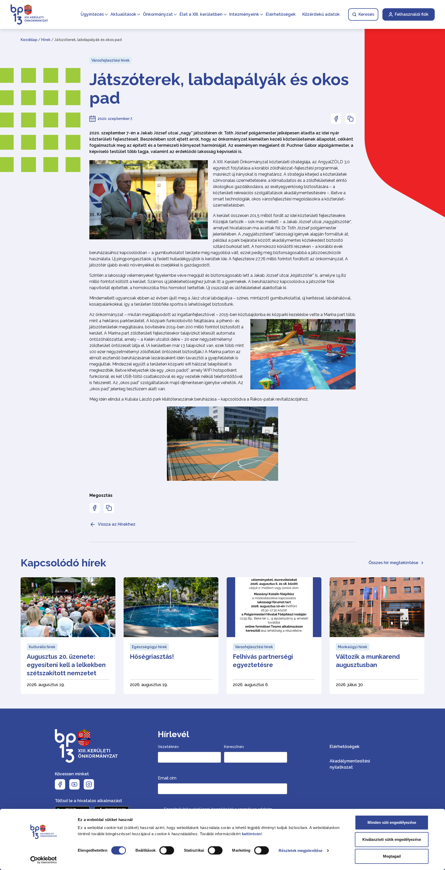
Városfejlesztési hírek (110, 60)
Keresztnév (234, 747)
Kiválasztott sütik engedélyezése (391, 839)
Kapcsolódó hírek (63, 563)
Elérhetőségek (281, 14)
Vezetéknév (168, 747)
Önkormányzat (158, 14)
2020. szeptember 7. (115, 119)
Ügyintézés (92, 14)
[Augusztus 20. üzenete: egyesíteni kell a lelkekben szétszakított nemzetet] (68, 635)
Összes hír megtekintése (393, 562)
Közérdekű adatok (321, 14)
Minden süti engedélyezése (391, 822)
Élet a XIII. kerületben (200, 14)
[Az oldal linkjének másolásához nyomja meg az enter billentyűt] (350, 118)
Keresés (366, 14)
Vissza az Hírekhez (116, 524)
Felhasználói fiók (412, 14)
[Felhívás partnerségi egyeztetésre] (274, 635)
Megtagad (392, 856)
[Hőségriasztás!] (171, 635)
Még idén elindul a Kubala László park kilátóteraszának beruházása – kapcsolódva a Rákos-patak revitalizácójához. (199, 399)
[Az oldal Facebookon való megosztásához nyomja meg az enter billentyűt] (336, 118)
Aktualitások (123, 14)
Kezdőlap (29, 40)
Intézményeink (244, 14)
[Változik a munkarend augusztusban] (377, 635)
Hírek (45, 40)
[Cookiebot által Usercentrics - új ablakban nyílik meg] (43, 860)
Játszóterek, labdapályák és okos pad (219, 88)
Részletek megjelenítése (300, 850)
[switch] (166, 850)
